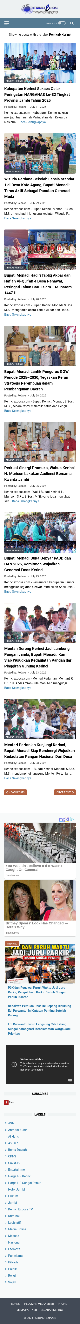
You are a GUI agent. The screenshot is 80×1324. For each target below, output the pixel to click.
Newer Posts (16, 792)
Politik (12, 1269)
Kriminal (14, 1216)
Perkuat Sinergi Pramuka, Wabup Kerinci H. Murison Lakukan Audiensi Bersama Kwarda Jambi (39, 473)
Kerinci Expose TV (20, 1209)
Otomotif (14, 1249)
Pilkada (13, 1262)
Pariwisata (15, 1256)
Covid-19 (14, 1163)
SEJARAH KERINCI (52, 1309)
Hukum (13, 1196)
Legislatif (14, 1222)
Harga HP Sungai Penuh (24, 1183)
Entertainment (17, 1169)
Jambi (12, 1203)
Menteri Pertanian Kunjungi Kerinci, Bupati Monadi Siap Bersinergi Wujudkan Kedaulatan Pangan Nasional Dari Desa (39, 750)
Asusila (13, 1143)
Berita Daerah (17, 1150)
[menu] (9, 23)
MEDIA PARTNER (27, 1309)
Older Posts (64, 792)
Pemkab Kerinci (14, 81)
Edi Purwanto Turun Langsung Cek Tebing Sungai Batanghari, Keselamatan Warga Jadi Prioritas (39, 1028)
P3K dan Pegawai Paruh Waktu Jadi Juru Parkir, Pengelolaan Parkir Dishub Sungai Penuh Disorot (36, 992)
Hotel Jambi (16, 1189)
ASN (11, 1123)
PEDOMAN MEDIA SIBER (39, 1303)
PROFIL (62, 1303)
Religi (12, 1275)
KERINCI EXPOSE (45, 1317)
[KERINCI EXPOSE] (40, 9)
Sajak (12, 1282)
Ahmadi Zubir (17, 1130)
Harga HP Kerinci (19, 1176)
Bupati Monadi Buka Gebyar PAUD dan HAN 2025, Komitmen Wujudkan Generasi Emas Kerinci (37, 564)
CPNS (12, 1156)
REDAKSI (15, 1303)
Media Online (17, 1229)
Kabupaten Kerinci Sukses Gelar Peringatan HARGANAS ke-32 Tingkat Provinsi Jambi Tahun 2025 (37, 94)
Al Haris (13, 1136)
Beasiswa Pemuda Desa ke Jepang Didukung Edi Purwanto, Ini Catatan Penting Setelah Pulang (39, 1010)
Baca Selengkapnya (32, 122)
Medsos (13, 1236)
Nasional (14, 1242)
